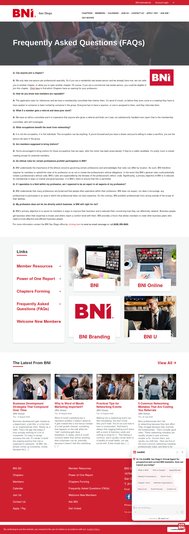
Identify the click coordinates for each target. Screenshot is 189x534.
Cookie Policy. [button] (93, 529)
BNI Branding (94, 336)
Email (127, 489)
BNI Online (150, 285)
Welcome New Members (39, 321)
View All (165, 362)
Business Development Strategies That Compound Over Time (30, 406)
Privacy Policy (131, 504)
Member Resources (35, 266)
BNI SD (17, 468)
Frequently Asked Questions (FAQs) (33, 306)
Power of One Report (36, 278)
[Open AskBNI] (181, 526)
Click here (35, 88)
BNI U (150, 336)
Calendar (113, 13)
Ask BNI (164, 13)
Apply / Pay (152, 13)
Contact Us (137, 13)
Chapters (87, 13)
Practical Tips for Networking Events (108, 404)
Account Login (161, 2)
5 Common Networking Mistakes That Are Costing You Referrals (155, 406)
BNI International (143, 2)
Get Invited (88, 17)
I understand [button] (176, 529)
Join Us (125, 13)
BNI (94, 285)
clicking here (74, 224)
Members (100, 13)
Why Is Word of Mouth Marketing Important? (69, 404)
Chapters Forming (33, 291)
